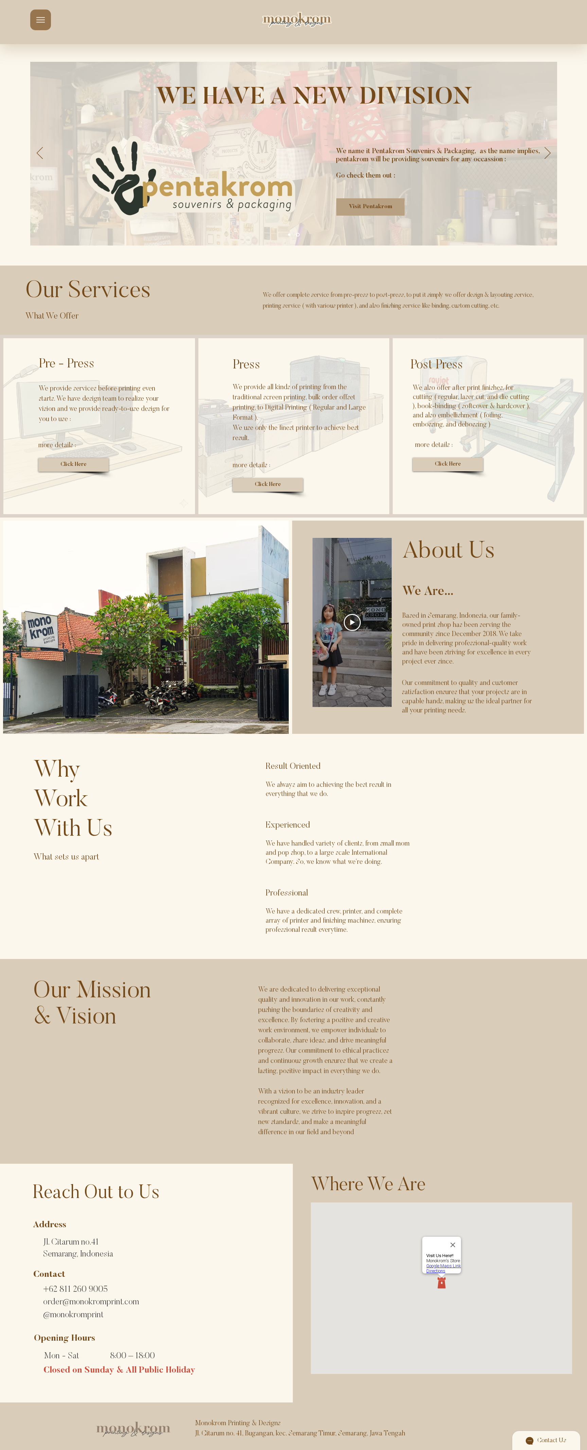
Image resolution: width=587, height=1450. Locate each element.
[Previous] (40, 153)
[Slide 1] (290, 235)
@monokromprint (73, 1315)
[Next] (548, 153)
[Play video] (352, 622)
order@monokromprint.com (91, 1302)
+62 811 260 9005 (75, 1290)
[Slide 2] (298, 235)
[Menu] (40, 20)
